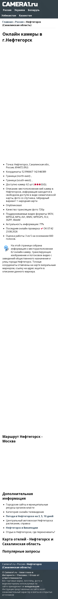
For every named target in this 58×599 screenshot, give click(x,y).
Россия (7, 10)
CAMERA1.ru (20, 4)
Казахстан (25, 15)
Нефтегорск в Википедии (22, 527)
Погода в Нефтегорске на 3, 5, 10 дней (29, 516)
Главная (7, 22)
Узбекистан (8, 15)
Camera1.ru (8, 564)
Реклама (22, 575)
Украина (19, 10)
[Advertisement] (29, 132)
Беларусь (34, 10)
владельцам (32, 586)
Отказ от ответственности (20, 576)
